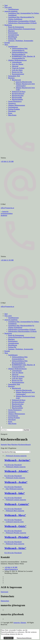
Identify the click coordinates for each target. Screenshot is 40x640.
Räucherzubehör (17, 99)
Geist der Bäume (17, 64)
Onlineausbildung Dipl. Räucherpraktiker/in (20, 53)
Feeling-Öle (12, 39)
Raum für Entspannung (16, 27)
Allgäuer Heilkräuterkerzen (17, 60)
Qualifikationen (13, 9)
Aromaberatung (13, 35)
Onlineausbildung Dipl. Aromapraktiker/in (20, 49)
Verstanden (8, 638)
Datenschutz (5, 601)
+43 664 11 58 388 (7, 161)
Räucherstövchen (17, 95)
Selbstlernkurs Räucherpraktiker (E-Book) (22, 23)
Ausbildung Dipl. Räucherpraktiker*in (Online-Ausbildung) (21, 18)
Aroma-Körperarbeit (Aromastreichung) (21, 29)
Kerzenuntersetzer (18, 74)
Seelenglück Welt (14, 76)
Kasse (10, 113)
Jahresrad (15, 66)
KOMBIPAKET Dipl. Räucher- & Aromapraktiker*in (23, 57)
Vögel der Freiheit (18, 68)
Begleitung (8, 25)
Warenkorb (12, 111)
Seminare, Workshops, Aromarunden (20, 41)
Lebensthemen (17, 62)
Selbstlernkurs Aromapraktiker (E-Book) (22, 21)
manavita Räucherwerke (24, 82)
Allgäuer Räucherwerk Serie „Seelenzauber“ (25, 85)
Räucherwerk (16, 80)
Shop (6, 44)
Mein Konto (12, 115)
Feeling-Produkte (14, 109)
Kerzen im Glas (17, 72)
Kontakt (7, 42)
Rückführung (12, 37)
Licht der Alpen (17, 70)
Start (6, 5)
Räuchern (11, 31)
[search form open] (1, 427)
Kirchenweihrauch (18, 93)
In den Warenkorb (15, 465)
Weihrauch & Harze (18, 91)
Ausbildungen (13, 46)
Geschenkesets (13, 107)
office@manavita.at (7, 208)
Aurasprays (12, 103)
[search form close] (1, 432)
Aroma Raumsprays (15, 101)
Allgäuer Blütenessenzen (16, 105)
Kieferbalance (13, 33)
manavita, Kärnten (20, 622)
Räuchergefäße (17, 97)
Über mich (8, 7)
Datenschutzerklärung (24, 638)
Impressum (4, 592)
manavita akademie (10, 11)
